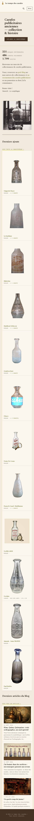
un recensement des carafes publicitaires (16, 76)
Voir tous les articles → (11, 703)
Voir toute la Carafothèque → (13, 149)
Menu (29, 8)
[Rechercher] (23, 8)
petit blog (21, 72)
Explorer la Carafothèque (16, 39)
